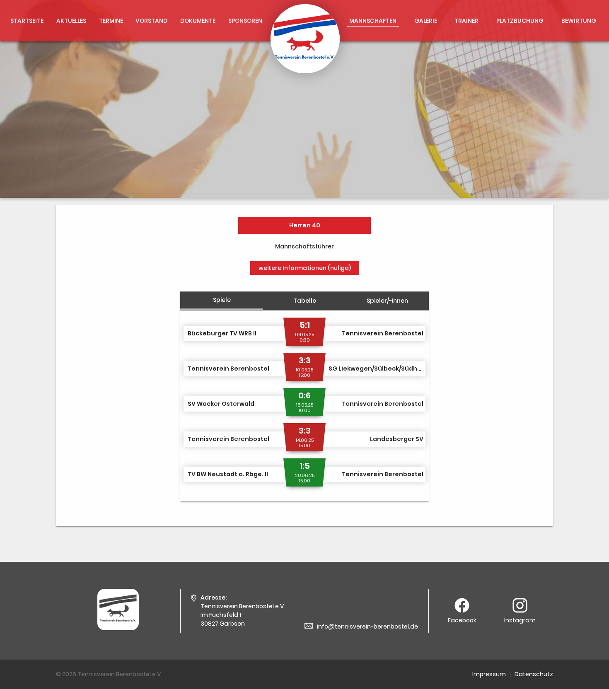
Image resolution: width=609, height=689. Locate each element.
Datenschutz (534, 674)
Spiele (222, 300)
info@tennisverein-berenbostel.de (367, 626)
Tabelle (304, 300)
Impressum (489, 674)
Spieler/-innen (387, 300)
